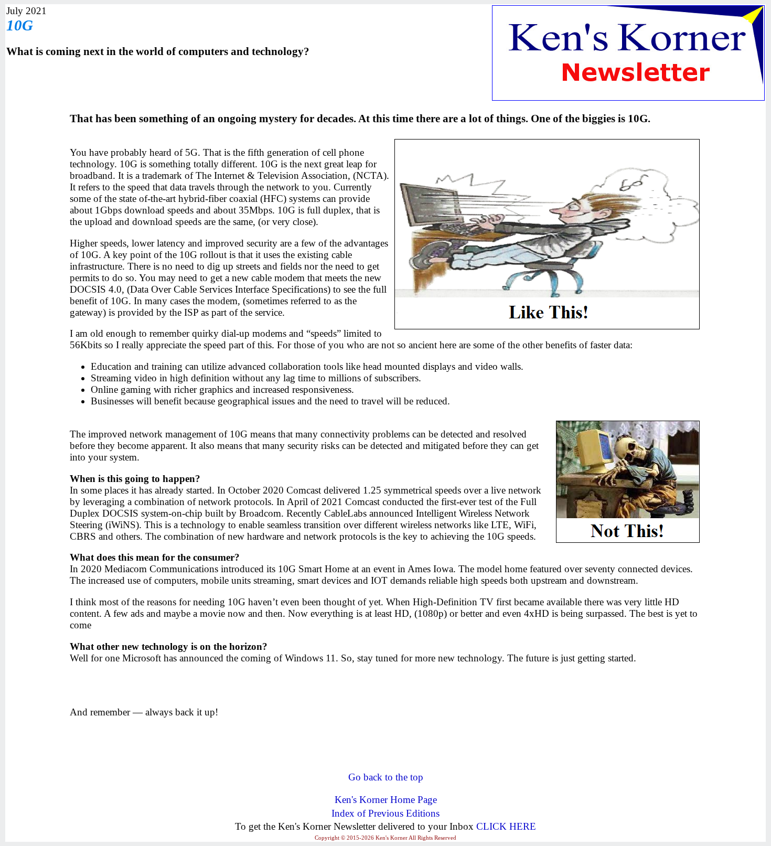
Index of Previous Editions (385, 813)
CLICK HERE (506, 826)
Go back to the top (385, 777)
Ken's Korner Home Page (386, 799)
